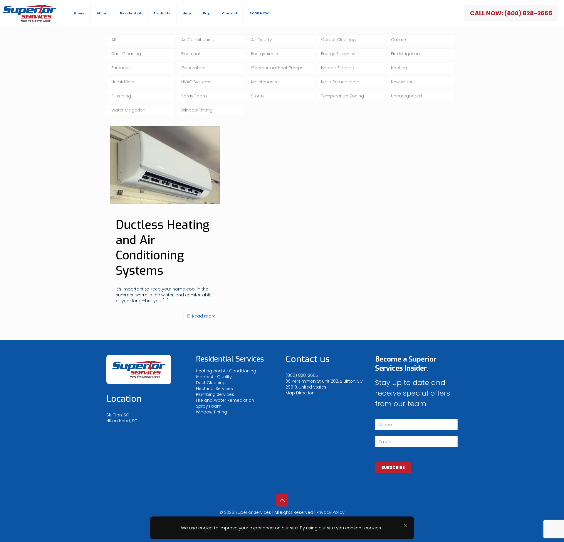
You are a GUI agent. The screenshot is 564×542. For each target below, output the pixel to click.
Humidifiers (122, 82)
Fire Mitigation (405, 54)
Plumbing (121, 96)
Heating (399, 68)
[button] (405, 525)
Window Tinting (196, 110)
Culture (398, 40)
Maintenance (265, 82)
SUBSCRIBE (393, 467)
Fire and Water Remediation (225, 400)
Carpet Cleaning (338, 40)
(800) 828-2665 (302, 375)
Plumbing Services (215, 394)
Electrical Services (214, 388)
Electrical (190, 54)
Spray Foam (194, 96)
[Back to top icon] (282, 500)
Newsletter (401, 82)
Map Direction (300, 393)
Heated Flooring (337, 68)
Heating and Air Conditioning (226, 371)
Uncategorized (406, 96)
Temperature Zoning (342, 96)
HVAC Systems (196, 82)
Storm (257, 96)
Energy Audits (265, 54)
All (113, 40)
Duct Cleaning (126, 54)
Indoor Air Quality (214, 377)
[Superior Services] (29, 13)
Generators (193, 68)
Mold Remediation (340, 82)
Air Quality (261, 40)
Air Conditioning (197, 40)
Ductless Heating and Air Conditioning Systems (162, 247)
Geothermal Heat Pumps (277, 68)
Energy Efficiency (338, 54)
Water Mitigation (128, 110)
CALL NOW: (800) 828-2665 (511, 13)
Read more (204, 316)
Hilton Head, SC (121, 421)
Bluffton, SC (117, 415)
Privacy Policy (330, 512)
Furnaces (121, 68)
